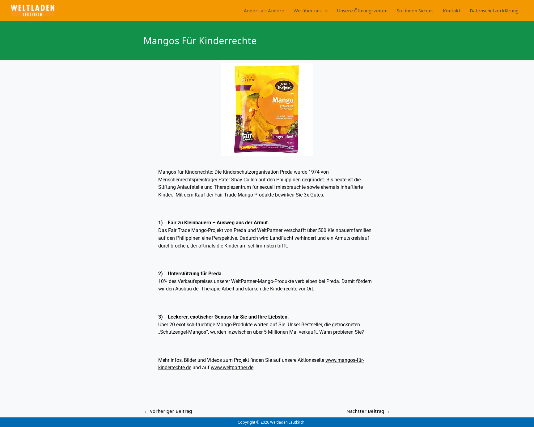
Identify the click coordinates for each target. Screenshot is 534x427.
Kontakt (451, 10)
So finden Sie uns (415, 10)
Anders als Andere (264, 10)
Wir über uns (308, 10)
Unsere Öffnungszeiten (362, 10)
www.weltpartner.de (232, 367)
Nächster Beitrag (368, 411)
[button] (325, 10)
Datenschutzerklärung (494, 10)
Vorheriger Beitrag (168, 411)
